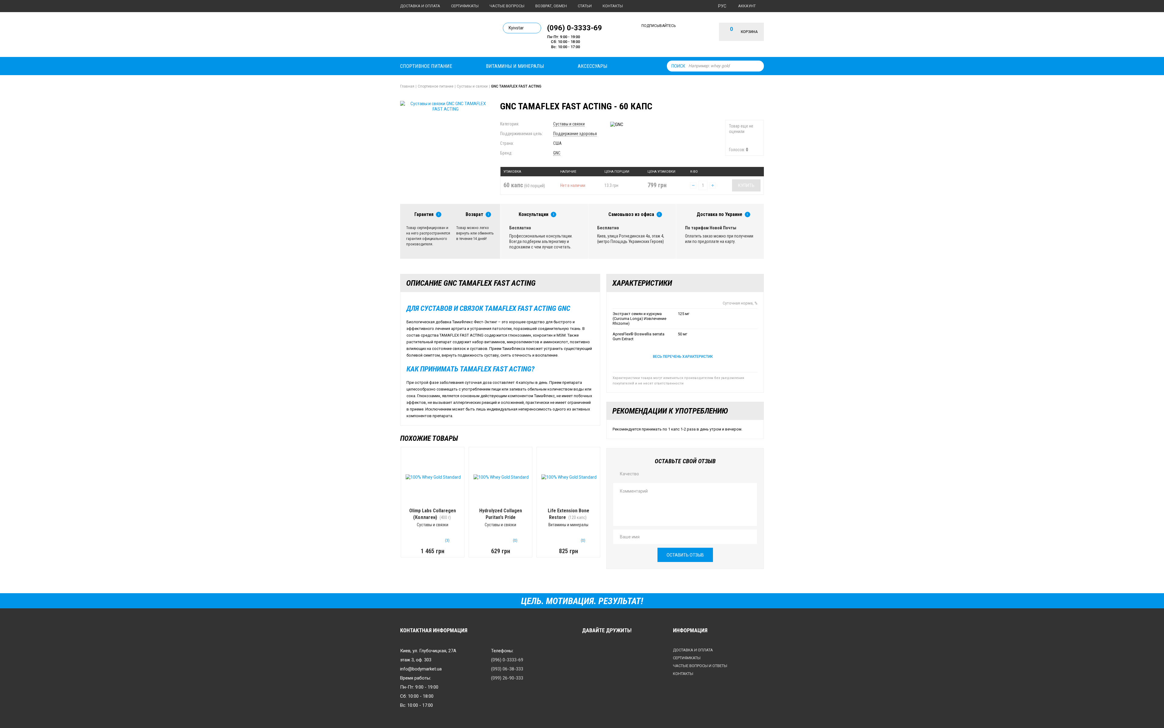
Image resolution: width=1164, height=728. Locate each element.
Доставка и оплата (420, 6)
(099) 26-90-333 (507, 678)
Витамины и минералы (515, 66)
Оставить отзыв (685, 555)
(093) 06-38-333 (507, 669)
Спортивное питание (426, 66)
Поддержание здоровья (575, 133)
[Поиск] (757, 66)
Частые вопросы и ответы (700, 665)
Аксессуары (592, 66)
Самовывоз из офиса (631, 214)
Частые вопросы (507, 6)
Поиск (678, 66)
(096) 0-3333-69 (574, 28)
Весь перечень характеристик (683, 356)
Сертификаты (465, 6)
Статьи (585, 6)
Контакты (613, 6)
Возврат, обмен (551, 6)
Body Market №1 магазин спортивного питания (441, 36)
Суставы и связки (569, 123)
